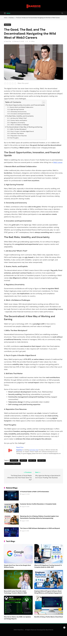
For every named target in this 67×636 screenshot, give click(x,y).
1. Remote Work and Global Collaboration (21, 107)
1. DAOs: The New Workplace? (18, 129)
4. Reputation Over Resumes (18, 136)
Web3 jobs (23, 460)
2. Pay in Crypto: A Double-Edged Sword (22, 131)
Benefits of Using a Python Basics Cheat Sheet (48, 617)
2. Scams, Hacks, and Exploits (18, 120)
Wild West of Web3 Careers (12, 463)
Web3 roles (32, 460)
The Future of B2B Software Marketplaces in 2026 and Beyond (40, 528)
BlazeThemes (49, 630)
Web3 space (41, 460)
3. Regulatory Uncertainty (17, 122)
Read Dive (8, 41)
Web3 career (57, 162)
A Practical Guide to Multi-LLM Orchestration (34, 491)
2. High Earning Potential (16, 109)
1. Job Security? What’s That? (18, 118)
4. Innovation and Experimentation (19, 114)
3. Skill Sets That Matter (17, 133)
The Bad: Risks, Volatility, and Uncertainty (20, 116)
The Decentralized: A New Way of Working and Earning (24, 127)
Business (7, 25)
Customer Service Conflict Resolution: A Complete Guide (38, 504)
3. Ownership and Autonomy (17, 111)
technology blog (33, 450)
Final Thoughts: (14, 138)
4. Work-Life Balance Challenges (19, 125)
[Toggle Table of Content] (43, 102)
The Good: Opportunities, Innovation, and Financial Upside (25, 105)
